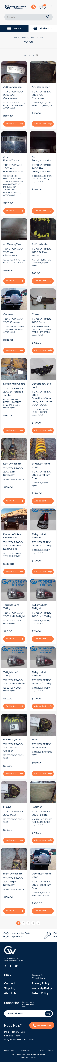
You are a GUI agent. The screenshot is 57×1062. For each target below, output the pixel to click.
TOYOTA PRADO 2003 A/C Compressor (13, 95)
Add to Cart (12, 124)
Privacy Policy (40, 983)
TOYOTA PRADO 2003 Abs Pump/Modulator (13, 168)
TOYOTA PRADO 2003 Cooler (41, 320)
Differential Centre (14, 383)
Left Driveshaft (12, 463)
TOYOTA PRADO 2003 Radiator (41, 813)
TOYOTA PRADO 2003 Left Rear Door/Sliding (13, 545)
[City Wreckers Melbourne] (15, 6)
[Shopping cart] (51, 7)
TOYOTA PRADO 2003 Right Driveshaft (13, 881)
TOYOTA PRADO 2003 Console (13, 320)
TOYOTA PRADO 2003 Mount (41, 746)
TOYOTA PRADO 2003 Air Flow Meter (41, 252)
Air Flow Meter (40, 244)
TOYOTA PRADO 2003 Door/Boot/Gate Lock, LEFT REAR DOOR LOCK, (42, 398)
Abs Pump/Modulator (13, 158)
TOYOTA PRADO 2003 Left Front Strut (41, 475)
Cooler (36, 314)
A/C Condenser (41, 86)
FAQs (7, 975)
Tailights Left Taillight (39, 536)
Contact (9, 983)
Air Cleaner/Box (12, 244)
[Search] (48, 17)
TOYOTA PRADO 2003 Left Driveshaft (13, 471)
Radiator (37, 806)
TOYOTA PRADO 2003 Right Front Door (41, 885)
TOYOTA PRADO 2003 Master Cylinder (13, 747)
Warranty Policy (42, 988)
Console (8, 314)
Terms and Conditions (45, 1050)
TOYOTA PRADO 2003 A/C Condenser (41, 95)
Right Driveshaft (12, 873)
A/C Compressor (12, 86)
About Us (10, 993)
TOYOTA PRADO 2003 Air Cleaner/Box (13, 252)
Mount (35, 739)
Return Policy (40, 993)
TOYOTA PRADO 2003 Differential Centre (13, 391)
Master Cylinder (12, 739)
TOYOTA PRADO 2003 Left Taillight (42, 544)
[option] (23, 935)
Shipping (9, 988)
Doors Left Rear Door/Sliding (12, 536)
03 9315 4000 (44, 1025)
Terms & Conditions (39, 976)
